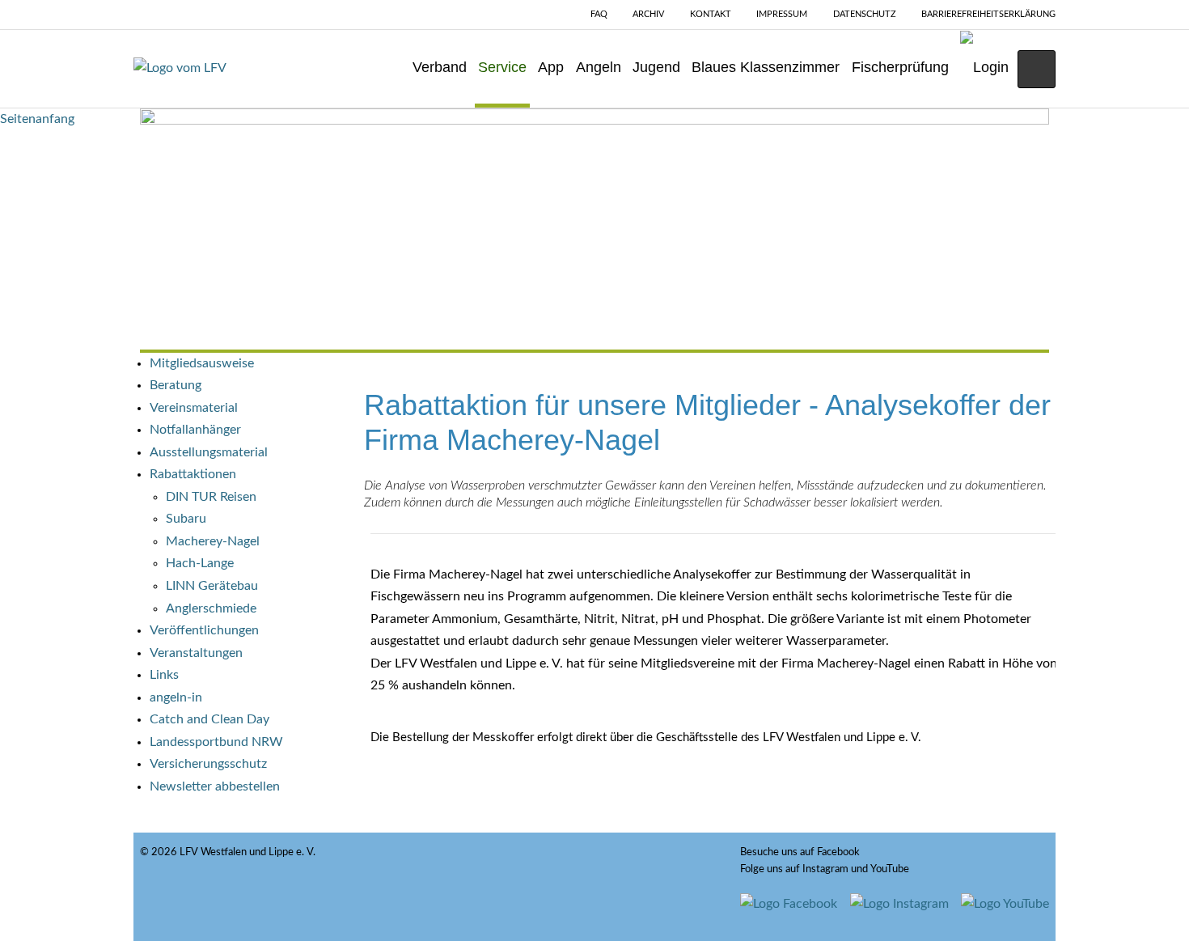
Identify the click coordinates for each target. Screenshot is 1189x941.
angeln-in (176, 697)
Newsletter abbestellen (215, 786)
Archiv (648, 14)
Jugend (656, 67)
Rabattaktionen (193, 474)
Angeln (598, 67)
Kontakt (710, 14)
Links (164, 674)
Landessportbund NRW (216, 741)
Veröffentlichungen (204, 630)
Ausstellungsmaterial (209, 452)
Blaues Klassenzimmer (766, 67)
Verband (440, 67)
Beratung (175, 385)
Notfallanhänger (195, 429)
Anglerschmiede (211, 608)
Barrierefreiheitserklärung (988, 14)
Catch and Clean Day (209, 719)
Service (502, 67)
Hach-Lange (200, 563)
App (551, 67)
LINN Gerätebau (212, 585)
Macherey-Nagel (213, 541)
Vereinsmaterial (194, 407)
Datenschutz (864, 14)
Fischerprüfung (900, 67)
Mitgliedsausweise (202, 363)
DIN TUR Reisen (211, 496)
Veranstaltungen (196, 652)
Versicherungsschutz (208, 763)
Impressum (781, 14)
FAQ (598, 14)
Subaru (186, 518)
